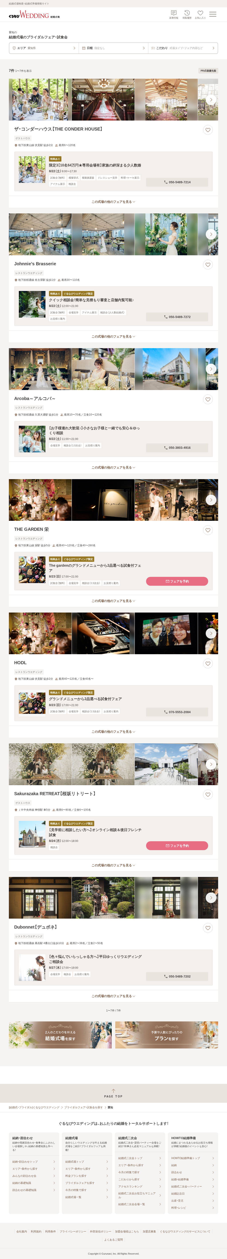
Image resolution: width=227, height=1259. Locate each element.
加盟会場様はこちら (127, 1231)
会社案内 (21, 1231)
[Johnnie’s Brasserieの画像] (113, 234)
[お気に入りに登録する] (208, 130)
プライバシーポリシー (73, 1231)
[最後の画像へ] (211, 99)
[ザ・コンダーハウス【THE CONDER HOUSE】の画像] (113, 100)
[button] (113, 171)
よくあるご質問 (113, 1239)
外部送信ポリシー (100, 1231)
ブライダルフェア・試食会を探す (83, 1107)
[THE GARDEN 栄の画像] (113, 500)
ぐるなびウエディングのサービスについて (185, 1231)
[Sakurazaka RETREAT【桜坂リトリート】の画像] (113, 764)
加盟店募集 (149, 1231)
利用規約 (36, 1231)
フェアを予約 (179, 581)
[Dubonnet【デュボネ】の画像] (113, 898)
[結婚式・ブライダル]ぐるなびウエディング (34, 1107)
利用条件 (50, 1231)
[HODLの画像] (113, 633)
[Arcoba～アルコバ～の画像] (113, 369)
